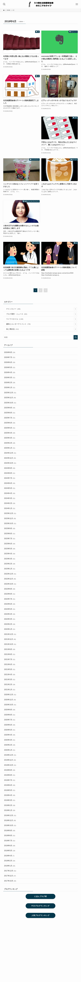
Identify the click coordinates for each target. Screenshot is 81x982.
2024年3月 (9, 498)
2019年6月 (9, 785)
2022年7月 (9, 599)
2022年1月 (9, 629)
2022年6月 (9, 604)
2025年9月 (9, 408)
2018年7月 (9, 840)
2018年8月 (9, 835)
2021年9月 (9, 649)
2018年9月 (9, 830)
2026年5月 (9, 367)
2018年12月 (10, 815)
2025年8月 (9, 413)
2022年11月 (10, 579)
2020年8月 (9, 715)
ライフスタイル (14, 319)
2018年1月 (9, 866)
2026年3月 (9, 377)
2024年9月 (9, 468)
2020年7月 (9, 720)
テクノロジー (13, 309)
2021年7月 (9, 659)
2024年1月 (9, 508)
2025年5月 (9, 428)
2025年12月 (10, 393)
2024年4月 (9, 493)
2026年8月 (9, 352)
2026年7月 (9, 357)
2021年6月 (9, 664)
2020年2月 (9, 745)
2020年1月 (9, 750)
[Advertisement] (21, 130)
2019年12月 (10, 755)
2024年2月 (9, 503)
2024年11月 (10, 458)
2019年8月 (9, 775)
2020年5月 (9, 730)
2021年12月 (10, 634)
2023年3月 (9, 559)
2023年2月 (9, 564)
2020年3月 (9, 740)
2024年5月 (9, 488)
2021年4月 (9, 674)
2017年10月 (10, 881)
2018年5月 (9, 850)
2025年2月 (9, 443)
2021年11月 (10, 639)
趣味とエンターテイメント (18, 324)
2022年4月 (9, 614)
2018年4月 (9, 856)
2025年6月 (9, 423)
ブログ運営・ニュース (16, 314)
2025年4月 (9, 433)
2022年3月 (9, 619)
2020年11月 (10, 700)
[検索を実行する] (76, 337)
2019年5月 (9, 790)
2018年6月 (9, 845)
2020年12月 (10, 694)
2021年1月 (9, 689)
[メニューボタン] (77, 4)
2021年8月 (9, 654)
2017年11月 (10, 876)
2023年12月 (10, 513)
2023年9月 (9, 528)
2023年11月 (10, 518)
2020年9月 (9, 710)
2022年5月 (9, 609)
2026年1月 (9, 387)
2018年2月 (9, 861)
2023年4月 (9, 554)
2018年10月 (10, 825)
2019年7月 (9, 780)
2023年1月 (9, 569)
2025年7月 (9, 418)
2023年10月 (10, 523)
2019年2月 (9, 805)
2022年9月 (9, 589)
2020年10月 (10, 705)
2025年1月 (9, 448)
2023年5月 (9, 549)
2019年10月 (10, 765)
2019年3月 (9, 800)
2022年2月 (9, 624)
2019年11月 (10, 760)
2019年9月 (9, 770)
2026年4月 (9, 372)
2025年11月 (10, 397)
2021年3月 (9, 679)
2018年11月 (10, 820)
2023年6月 (9, 544)
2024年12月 (10, 453)
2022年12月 (10, 574)
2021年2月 (9, 684)
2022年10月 (10, 584)
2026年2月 (9, 382)
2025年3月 (9, 438)
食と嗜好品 (12, 329)
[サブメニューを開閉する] (75, 308)
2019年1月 (9, 810)
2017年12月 (10, 871)
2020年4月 (9, 735)
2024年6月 (9, 483)
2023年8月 (9, 533)
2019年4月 (9, 795)
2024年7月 (9, 478)
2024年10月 (10, 463)
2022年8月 (9, 594)
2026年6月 (9, 362)
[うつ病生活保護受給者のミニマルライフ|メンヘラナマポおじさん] (40, 4)
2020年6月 (9, 725)
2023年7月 (9, 538)
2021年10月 (10, 644)
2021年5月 (9, 669)
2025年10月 (10, 403)
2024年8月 (9, 473)
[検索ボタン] (4, 4)
